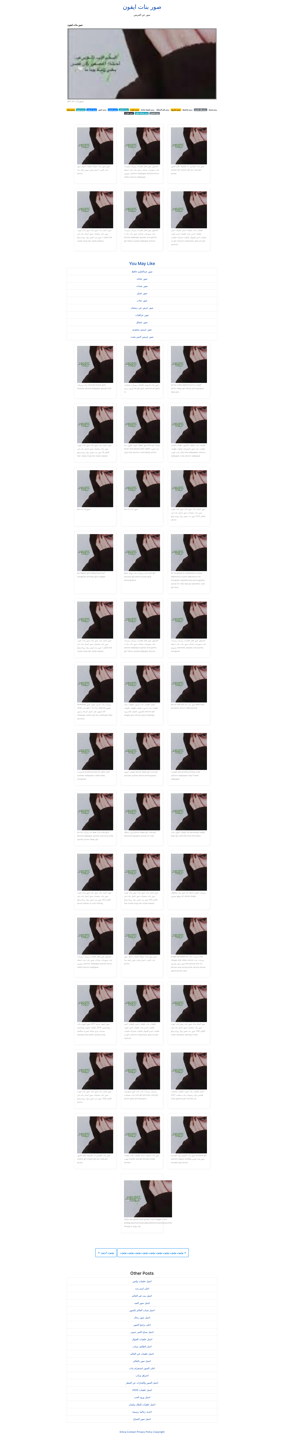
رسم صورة (81, 110)
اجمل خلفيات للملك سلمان (142, 1404)
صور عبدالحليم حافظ (142, 271)
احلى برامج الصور (142, 1324)
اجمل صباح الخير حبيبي (142, 1332)
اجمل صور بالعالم (142, 1361)
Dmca (123, 1431)
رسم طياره (129, 113)
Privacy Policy (145, 1431)
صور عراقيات (142, 315)
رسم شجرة (113, 110)
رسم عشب (134, 110)
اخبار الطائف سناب (142, 1346)
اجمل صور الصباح (142, 1419)
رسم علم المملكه (162, 110)
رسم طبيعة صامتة (147, 110)
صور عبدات (142, 286)
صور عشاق (142, 322)
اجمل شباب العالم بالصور (142, 1310)
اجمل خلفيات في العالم (142, 1353)
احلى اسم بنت (142, 1288)
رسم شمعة (213, 110)
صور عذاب (142, 300)
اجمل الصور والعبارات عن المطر (142, 1382)
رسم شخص (123, 110)
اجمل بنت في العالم (142, 1295)
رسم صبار (71, 110)
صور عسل (142, 293)
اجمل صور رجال (142, 1317)
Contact (131, 1431)
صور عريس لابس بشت (142, 336)
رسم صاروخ (175, 110)
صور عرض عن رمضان (142, 307)
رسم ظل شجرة (200, 110)
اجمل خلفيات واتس (142, 1281)
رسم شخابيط (187, 110)
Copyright (158, 1431)
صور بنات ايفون (142, 6)
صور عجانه (142, 278)
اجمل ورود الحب (142, 1397)
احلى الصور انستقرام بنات (142, 1368)
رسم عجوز (102, 110)
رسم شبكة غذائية (141, 113)
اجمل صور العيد (142, 1303)
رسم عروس (91, 110)
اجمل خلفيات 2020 (142, 1390)
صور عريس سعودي (142, 329)
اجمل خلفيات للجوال (142, 1339)
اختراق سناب (142, 1375)
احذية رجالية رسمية (142, 1411)
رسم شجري (154, 113)
